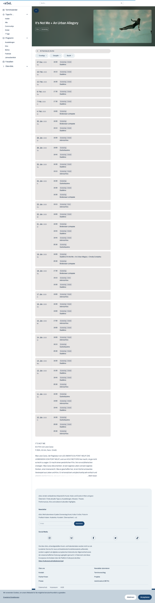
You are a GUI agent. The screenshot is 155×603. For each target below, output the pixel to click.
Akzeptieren (145, 597)
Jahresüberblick (10, 57)
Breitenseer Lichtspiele (67, 114)
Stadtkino (63, 64)
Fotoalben (9, 62)
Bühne (7, 50)
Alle (6, 22)
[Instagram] (49, 538)
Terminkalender (11, 10)
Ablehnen (130, 597)
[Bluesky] (71, 538)
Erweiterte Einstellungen (11, 597)
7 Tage (7, 34)
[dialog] (77, 596)
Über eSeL (9, 66)
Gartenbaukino (65, 150)
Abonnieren (79, 523)
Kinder (7, 30)
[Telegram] (115, 538)
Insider (7, 19)
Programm (9, 38)
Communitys (9, 26)
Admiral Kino (64, 140)
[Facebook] (93, 538)
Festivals (8, 54)
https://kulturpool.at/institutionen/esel (51, 561)
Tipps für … (9, 14)
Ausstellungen (10, 42)
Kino (6, 46)
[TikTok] (137, 538)
